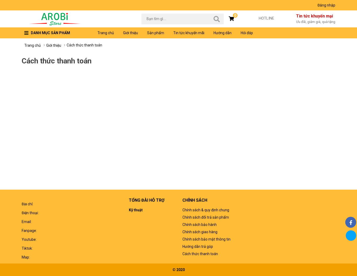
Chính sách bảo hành (199, 225)
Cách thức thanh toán (200, 254)
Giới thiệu (130, 33)
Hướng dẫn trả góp (197, 246)
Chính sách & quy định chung (205, 210)
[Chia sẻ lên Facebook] (350, 222)
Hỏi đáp (247, 33)
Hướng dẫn (223, 33)
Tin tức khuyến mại (315, 19)
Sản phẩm (155, 33)
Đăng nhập (326, 5)
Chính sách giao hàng (199, 232)
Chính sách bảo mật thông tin (206, 239)
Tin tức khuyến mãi (188, 33)
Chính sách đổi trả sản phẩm (205, 217)
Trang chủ (105, 33)
